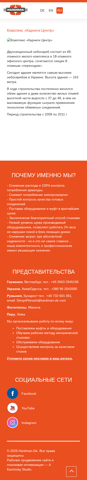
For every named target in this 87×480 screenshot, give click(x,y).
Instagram (29, 423)
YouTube (28, 408)
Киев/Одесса (32, 289)
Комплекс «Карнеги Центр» (30, 30)
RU (59, 10)
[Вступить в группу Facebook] (14, 393)
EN (51, 10)
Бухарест (31, 296)
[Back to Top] (71, 471)
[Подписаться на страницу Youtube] (14, 408)
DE (42, 10)
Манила (34, 307)
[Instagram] (14, 423)
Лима (21, 314)
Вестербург (32, 282)
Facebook (29, 393)
